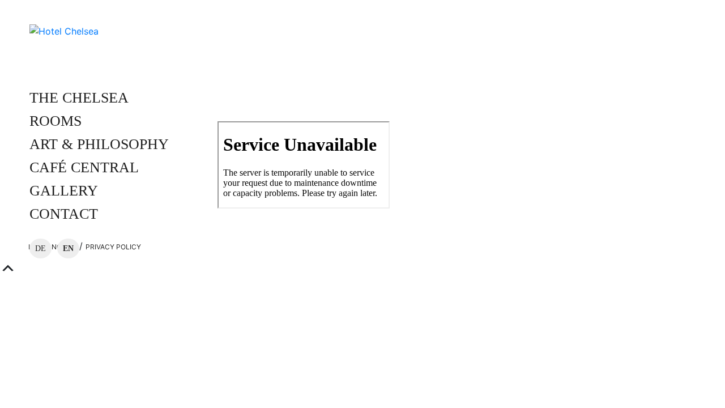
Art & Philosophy (99, 144)
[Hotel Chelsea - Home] (64, 30)
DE (40, 248)
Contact (63, 214)
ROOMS (55, 121)
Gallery (63, 190)
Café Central (84, 167)
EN (68, 248)
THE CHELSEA (79, 98)
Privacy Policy (113, 247)
